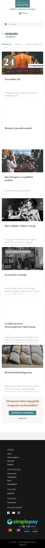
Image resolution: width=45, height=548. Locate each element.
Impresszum (11, 473)
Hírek (9, 454)
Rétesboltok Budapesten (18, 372)
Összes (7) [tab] (6, 44)
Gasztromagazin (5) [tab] (34, 44)
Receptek (10, 461)
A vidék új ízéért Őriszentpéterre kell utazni (20, 325)
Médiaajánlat (11, 477)
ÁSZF (9, 481)
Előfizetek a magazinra (22, 413)
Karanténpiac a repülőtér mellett (19, 179)
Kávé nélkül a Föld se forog (20, 226)
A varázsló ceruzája (15, 275)
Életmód (10, 464)
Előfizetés (11, 493)
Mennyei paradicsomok (18, 128)
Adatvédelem (12, 484)
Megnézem (22, 418)
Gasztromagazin (13, 457)
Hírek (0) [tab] (18, 44)
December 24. (13, 79)
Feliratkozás (11, 502)
